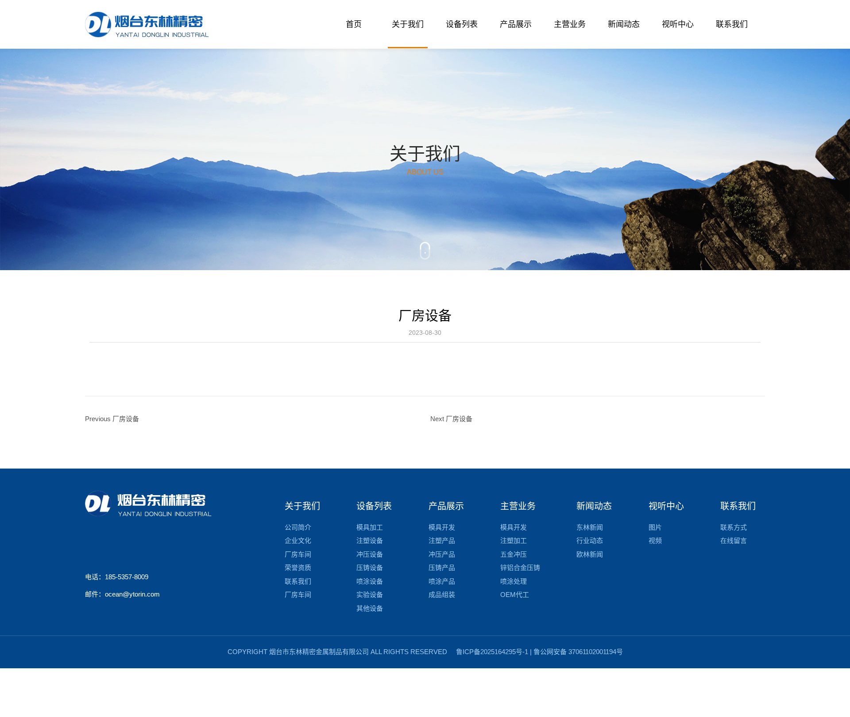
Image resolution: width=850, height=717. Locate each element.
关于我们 (302, 506)
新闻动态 (594, 506)
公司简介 (298, 527)
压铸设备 (369, 567)
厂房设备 (425, 315)
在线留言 (733, 540)
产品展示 (446, 506)
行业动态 (589, 540)
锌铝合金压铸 (520, 567)
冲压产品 (442, 554)
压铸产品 (442, 567)
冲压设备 (369, 554)
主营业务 (518, 506)
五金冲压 (513, 554)
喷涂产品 (442, 581)
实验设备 (369, 594)
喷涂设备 (369, 581)
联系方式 (733, 527)
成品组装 (442, 594)
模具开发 (442, 527)
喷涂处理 (513, 581)
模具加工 (369, 527)
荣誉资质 (298, 567)
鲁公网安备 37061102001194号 (578, 651)
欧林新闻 (589, 554)
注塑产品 (442, 540)
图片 (655, 527)
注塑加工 (513, 540)
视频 (655, 540)
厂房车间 (298, 554)
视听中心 (666, 506)
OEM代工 (514, 594)
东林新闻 (589, 527)
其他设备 (369, 608)
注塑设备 (369, 540)
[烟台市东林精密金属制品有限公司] (147, 24)
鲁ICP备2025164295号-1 (492, 651)
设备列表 (374, 506)
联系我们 (298, 581)
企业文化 (298, 540)
